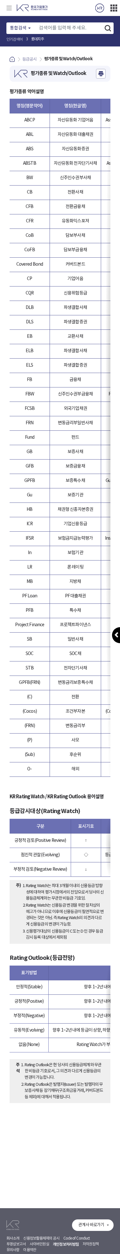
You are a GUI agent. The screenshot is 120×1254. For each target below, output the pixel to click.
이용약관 (29, 1250)
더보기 (113, 8)
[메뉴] (9, 8)
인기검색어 (14, 39)
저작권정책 (91, 1244)
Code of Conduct (76, 1238)
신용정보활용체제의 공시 (41, 1238)
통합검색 (18, 28)
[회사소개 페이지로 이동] (99, 8)
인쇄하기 (101, 74)
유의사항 (12, 1250)
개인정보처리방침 (66, 1244)
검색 (108, 28)
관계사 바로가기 (91, 1225)
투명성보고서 (16, 1244)
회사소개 (12, 1238)
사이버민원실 (39, 1244)
